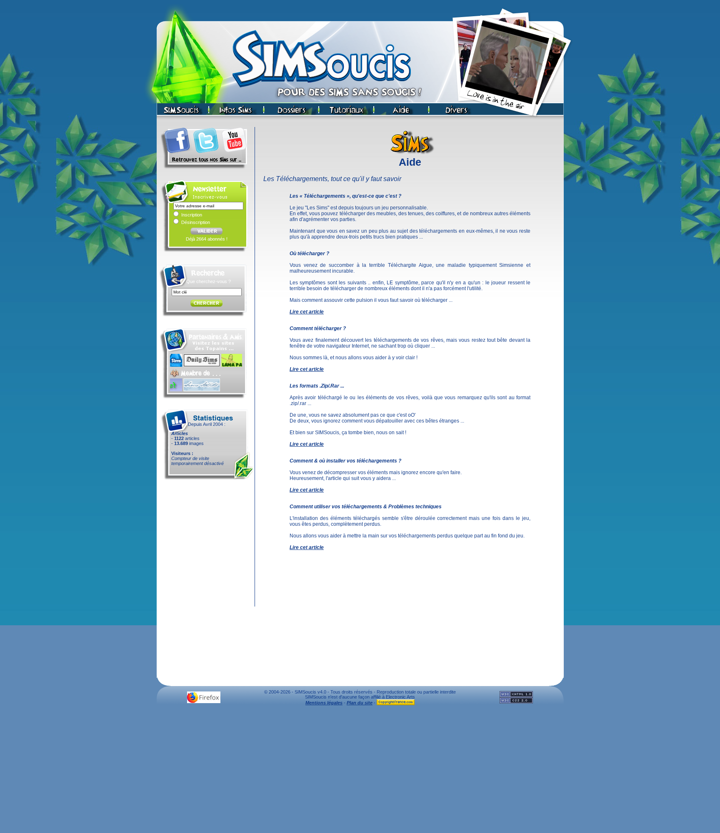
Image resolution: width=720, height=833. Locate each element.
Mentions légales (323, 702)
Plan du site (359, 702)
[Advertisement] (360, 771)
